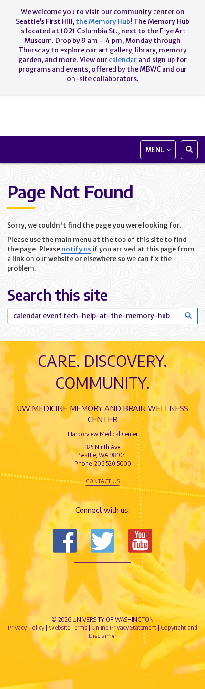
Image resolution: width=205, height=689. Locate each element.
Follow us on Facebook (65, 541)
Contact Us (103, 481)
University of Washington (102, 601)
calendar (123, 59)
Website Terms (68, 627)
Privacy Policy (26, 627)
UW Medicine (102, 580)
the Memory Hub (102, 21)
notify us (76, 249)
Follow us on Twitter (102, 541)
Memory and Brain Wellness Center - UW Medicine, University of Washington (102, 116)
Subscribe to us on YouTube (140, 541)
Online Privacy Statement (124, 627)
